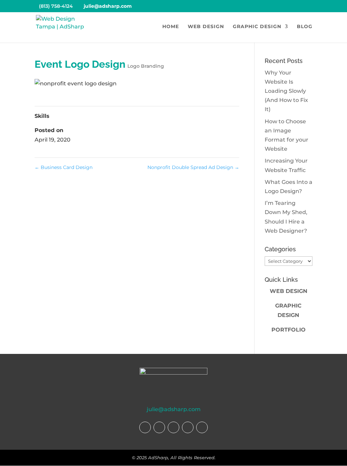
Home (170, 26)
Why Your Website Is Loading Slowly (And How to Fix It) (286, 91)
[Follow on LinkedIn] (202, 427)
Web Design (206, 26)
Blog (304, 26)
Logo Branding (145, 66)
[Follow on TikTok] (173, 427)
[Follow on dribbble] (187, 427)
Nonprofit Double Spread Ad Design (193, 167)
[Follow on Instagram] (159, 427)
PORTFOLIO (288, 329)
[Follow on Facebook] (145, 427)
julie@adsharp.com (174, 409)
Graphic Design (257, 26)
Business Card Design (64, 167)
